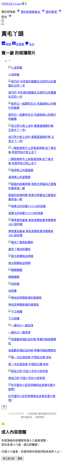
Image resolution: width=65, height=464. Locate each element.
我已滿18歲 (8, 458)
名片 (32, 44)
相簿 (9, 44)
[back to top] (4, 407)
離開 (20, 458)
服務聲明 (39, 417)
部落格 (20, 44)
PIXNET (20, 413)
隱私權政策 (26, 417)
